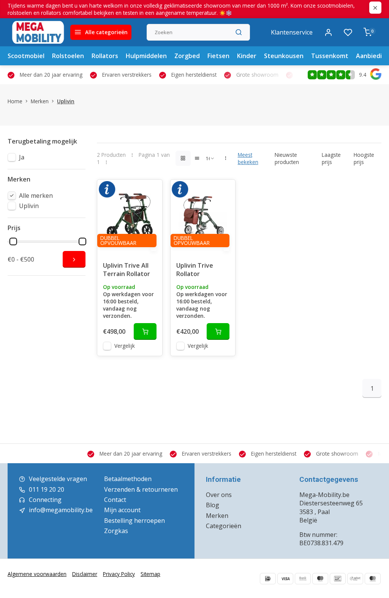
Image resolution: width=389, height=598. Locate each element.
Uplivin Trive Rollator (194, 269)
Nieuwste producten (287, 158)
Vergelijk (124, 345)
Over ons (219, 495)
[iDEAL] (268, 578)
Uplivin (65, 101)
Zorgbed (187, 56)
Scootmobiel (26, 56)
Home (15, 101)
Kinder (246, 56)
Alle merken (36, 195)
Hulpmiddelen (146, 56)
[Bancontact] (338, 578)
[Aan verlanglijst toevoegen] (150, 191)
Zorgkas (116, 531)
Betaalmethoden (128, 479)
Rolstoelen (68, 56)
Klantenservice (292, 32)
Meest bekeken (248, 158)
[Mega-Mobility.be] (38, 32)
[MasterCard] (373, 578)
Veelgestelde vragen (58, 479)
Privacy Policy (119, 573)
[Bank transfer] (303, 578)
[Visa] (285, 578)
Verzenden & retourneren (141, 489)
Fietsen (218, 56)
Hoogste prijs (364, 158)
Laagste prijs (331, 158)
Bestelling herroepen (134, 520)
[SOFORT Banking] (355, 578)
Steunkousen (284, 56)
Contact (115, 499)
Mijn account (122, 510)
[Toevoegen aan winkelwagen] (145, 331)
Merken (40, 101)
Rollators (105, 56)
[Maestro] (320, 578)
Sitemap (150, 573)
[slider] (13, 241)
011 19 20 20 (46, 489)
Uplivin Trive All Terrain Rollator (126, 269)
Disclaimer (84, 573)
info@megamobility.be (61, 510)
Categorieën (223, 526)
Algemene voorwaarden (37, 573)
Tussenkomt (329, 56)
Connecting (45, 499)
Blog (212, 505)
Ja (21, 157)
